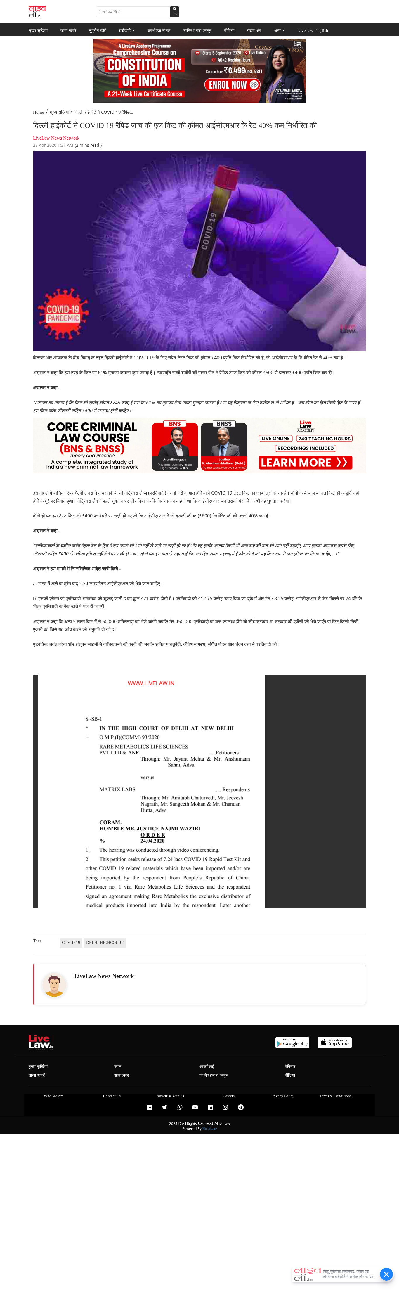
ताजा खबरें (68, 30)
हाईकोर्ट (125, 30)
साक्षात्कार (121, 1075)
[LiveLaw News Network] (54, 985)
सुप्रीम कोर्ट (98, 30)
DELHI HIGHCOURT (105, 943)
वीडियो (229, 30)
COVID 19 (71, 943)
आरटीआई (207, 1066)
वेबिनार (290, 1066)
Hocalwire (209, 1129)
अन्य (277, 30)
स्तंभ (118, 1066)
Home (38, 112)
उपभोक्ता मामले (159, 30)
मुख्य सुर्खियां (38, 30)
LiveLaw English (312, 30)
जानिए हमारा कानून (197, 30)
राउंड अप (254, 30)
